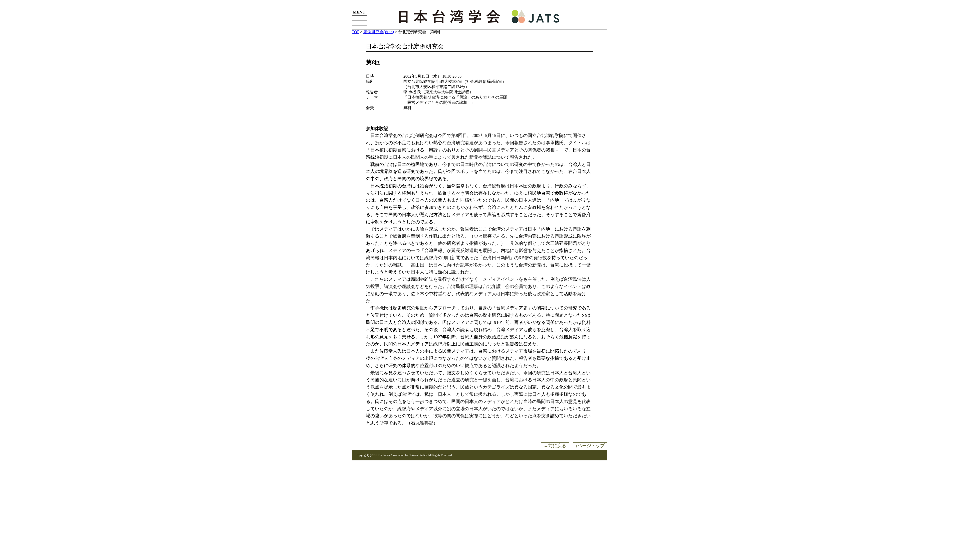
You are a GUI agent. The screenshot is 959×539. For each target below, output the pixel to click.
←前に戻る (555, 445)
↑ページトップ (590, 445)
